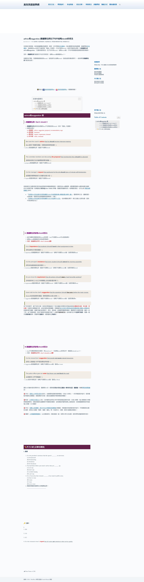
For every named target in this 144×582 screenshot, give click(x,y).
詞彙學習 (97, 4)
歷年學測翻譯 (97, 71)
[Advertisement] (72, 22)
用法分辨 (79, 4)
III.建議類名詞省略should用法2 (44, 107)
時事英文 (89, 4)
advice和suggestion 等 (39, 101)
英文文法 (51, 4)
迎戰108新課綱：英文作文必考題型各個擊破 (43, 408)
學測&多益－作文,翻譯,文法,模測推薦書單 (105, 65)
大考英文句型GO (34, 400)
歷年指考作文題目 (99, 83)
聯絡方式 (104, 4)
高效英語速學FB (49, 89)
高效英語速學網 (31, 4)
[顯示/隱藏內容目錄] (78, 99)
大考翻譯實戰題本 (35, 414)
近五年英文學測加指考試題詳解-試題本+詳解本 (74, 308)
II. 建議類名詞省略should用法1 (44, 105)
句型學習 (35, 41)
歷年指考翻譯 (97, 73)
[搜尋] (119, 4)
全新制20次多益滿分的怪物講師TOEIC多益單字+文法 (44, 198)
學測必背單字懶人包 (99, 113)
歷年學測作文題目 (99, 81)
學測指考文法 (66, 41)
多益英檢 (70, 4)
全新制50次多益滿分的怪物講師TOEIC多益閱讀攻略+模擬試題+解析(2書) (50, 194)
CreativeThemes (45, 579)
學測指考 (61, 4)
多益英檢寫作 (41, 41)
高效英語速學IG (62, 89)
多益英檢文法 (48, 41)
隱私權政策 (113, 4)
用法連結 (62, 46)
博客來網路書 (86, 388)
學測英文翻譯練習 (99, 74)
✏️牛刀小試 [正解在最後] (40, 109)
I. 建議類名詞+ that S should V (44, 103)
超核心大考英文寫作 (36, 394)
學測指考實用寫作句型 (57, 41)
